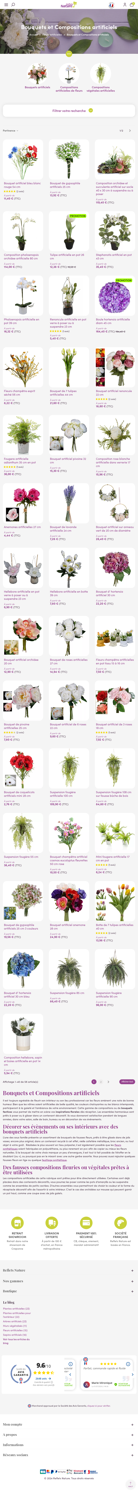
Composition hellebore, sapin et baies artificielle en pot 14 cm (23, 1061)
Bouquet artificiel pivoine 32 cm (68, 460)
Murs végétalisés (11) (15, 1325)
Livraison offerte (52, 1234)
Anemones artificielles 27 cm (22, 527)
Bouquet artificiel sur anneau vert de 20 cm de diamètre (115, 528)
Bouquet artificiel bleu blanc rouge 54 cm (22, 185)
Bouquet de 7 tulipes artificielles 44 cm (63, 392)
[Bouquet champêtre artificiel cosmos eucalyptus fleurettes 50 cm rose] (69, 833)
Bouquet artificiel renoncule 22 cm (114, 392)
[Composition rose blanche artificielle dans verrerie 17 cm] (115, 435)
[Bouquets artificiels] (37, 73)
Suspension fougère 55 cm (21, 856)
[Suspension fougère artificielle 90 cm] (115, 969)
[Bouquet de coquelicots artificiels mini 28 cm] (23, 768)
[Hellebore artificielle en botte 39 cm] (69, 568)
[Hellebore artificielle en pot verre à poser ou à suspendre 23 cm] (23, 568)
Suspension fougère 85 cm (67, 993)
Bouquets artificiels (37, 87)
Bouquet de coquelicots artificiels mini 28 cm (19, 793)
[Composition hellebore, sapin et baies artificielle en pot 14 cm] (23, 1034)
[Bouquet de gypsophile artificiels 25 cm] (69, 159)
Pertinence (9, 130)
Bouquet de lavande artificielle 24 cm (63, 528)
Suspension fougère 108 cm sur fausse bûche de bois (113, 793)
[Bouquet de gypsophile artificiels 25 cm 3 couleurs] (23, 901)
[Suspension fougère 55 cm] (23, 833)
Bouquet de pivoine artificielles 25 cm (16, 726)
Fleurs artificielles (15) (15, 1330)
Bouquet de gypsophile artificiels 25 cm (65, 185)
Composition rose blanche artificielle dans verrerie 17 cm (113, 462)
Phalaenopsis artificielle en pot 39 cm (21, 321)
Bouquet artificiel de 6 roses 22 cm (68, 726)
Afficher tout (127, 1081)
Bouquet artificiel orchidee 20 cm (21, 661)
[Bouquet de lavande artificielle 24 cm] (69, 503)
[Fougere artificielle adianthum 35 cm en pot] (23, 435)
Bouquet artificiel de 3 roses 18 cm (114, 726)
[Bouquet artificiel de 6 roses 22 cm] (69, 701)
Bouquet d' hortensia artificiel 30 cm (109, 593)
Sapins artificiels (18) (15, 1334)
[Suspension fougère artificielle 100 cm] (69, 768)
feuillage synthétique (54, 1160)
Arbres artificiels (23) (15, 1321)
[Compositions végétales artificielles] (100, 73)
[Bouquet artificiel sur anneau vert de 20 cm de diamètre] (115, 503)
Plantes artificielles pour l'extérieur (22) (17, 1315)
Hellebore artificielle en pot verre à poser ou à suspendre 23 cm (21, 595)
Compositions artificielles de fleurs (69, 88)
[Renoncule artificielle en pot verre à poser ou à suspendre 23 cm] (69, 296)
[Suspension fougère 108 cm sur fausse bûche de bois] (115, 768)
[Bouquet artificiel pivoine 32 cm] (69, 435)
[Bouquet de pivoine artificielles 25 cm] (23, 701)
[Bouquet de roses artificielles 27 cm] (69, 636)
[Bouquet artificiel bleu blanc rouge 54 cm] (23, 159)
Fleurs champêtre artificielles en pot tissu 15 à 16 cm (115, 661)
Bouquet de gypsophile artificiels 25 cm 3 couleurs (21, 926)
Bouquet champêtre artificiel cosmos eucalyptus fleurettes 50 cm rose (69, 860)
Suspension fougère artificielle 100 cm (63, 793)
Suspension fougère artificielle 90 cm (109, 994)
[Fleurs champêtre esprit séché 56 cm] (23, 367)
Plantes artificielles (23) (16, 1308)
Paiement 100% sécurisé (86, 1234)
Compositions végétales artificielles (101, 88)
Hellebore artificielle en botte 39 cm (69, 593)
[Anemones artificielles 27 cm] (23, 503)
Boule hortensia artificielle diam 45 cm (113, 321)
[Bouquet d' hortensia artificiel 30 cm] (115, 568)
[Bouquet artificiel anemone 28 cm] (69, 901)
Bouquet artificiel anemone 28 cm (67, 926)
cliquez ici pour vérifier (98, 1405)
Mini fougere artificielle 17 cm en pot (113, 858)
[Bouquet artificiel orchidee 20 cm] (23, 636)
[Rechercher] (13, 4)
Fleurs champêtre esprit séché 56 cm (19, 392)
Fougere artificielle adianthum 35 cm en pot (20, 460)
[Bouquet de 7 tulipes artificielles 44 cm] (69, 367)
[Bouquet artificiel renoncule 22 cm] (115, 367)
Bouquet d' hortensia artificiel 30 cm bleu (17, 994)
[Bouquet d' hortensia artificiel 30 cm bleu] (23, 969)
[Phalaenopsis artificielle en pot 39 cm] (23, 296)
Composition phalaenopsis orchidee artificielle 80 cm (21, 256)
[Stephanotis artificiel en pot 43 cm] (115, 231)
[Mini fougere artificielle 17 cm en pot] (115, 833)
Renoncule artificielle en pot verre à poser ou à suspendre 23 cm (68, 323)
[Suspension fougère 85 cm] (69, 969)
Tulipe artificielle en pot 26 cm (67, 256)
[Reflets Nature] (69, 4)
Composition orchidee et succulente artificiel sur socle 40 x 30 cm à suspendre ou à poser (114, 188)
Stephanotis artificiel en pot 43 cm (114, 256)
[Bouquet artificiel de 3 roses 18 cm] (115, 701)
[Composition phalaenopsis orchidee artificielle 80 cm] (23, 231)
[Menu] (6, 4)
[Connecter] (124, 4)
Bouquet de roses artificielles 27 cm (69, 661)
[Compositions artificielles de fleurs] (69, 73)
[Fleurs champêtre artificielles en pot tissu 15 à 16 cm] (115, 636)
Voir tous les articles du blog (16, 1341)
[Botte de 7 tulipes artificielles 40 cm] (115, 901)
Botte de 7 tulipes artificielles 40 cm (114, 926)
